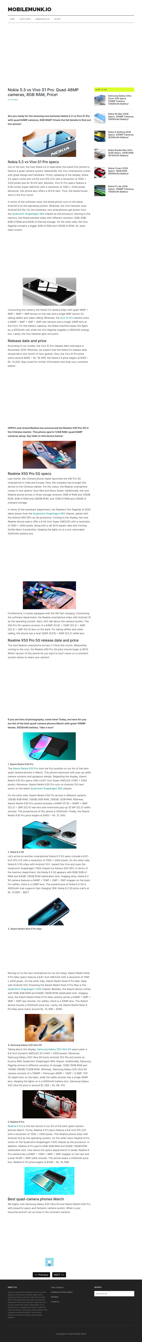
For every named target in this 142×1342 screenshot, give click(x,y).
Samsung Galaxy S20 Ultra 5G (54, 1049)
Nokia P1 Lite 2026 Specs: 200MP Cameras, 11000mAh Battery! (121, 189)
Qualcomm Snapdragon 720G (24, 989)
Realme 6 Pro (15, 1126)
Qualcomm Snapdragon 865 (49, 513)
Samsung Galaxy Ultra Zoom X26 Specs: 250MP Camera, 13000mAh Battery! (119, 99)
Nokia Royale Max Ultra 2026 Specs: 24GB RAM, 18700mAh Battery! (121, 153)
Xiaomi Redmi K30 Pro (25, 768)
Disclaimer (54, 1297)
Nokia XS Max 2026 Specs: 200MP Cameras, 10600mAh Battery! (121, 117)
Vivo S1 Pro (66, 317)
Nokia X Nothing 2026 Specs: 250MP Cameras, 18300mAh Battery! (121, 135)
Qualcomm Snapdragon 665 (28, 213)
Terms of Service (57, 1287)
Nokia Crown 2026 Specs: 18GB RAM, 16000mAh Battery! (118, 171)
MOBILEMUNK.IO (29, 9)
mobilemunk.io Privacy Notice (61, 1292)
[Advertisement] (71, 39)
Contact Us (55, 1302)
